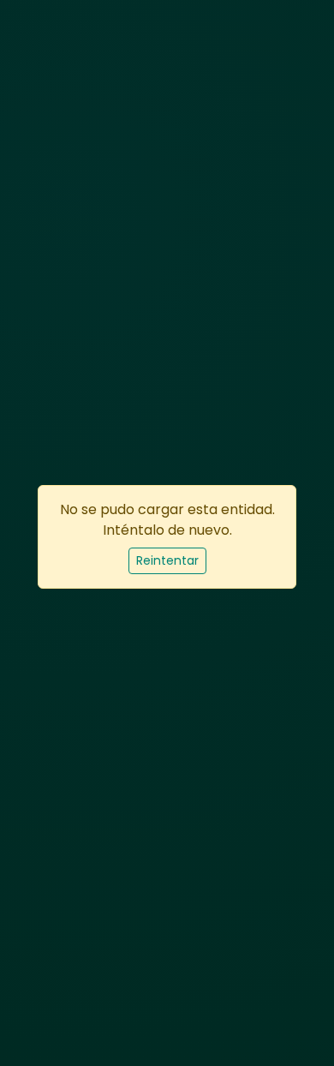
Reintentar (167, 560)
